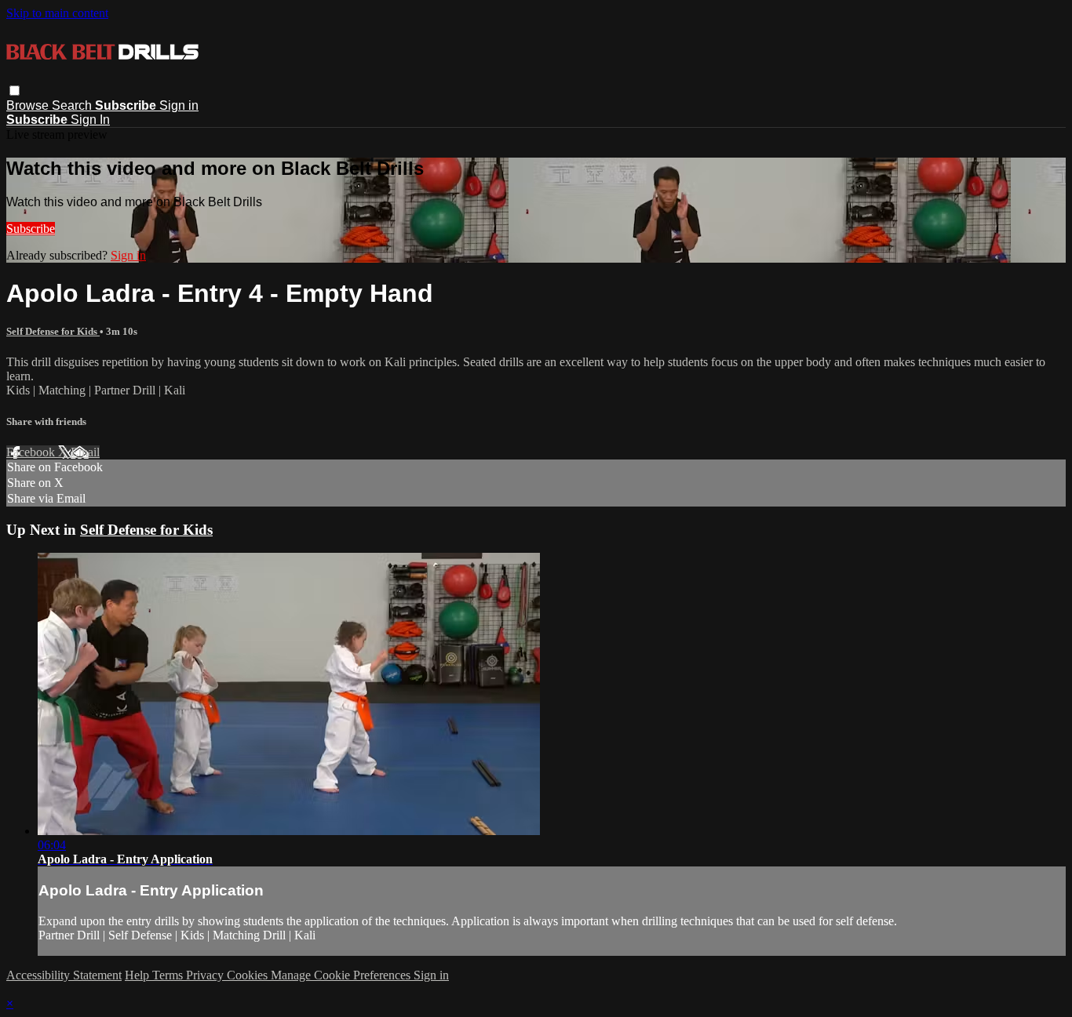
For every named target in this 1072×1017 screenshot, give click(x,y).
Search (73, 105)
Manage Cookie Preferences (342, 975)
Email (85, 452)
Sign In (90, 119)
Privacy (206, 975)
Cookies (249, 975)
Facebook (32, 452)
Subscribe (30, 228)
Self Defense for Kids (53, 331)
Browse (29, 105)
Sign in (179, 105)
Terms (169, 975)
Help (138, 975)
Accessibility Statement (64, 975)
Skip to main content (57, 13)
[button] (14, 90)
